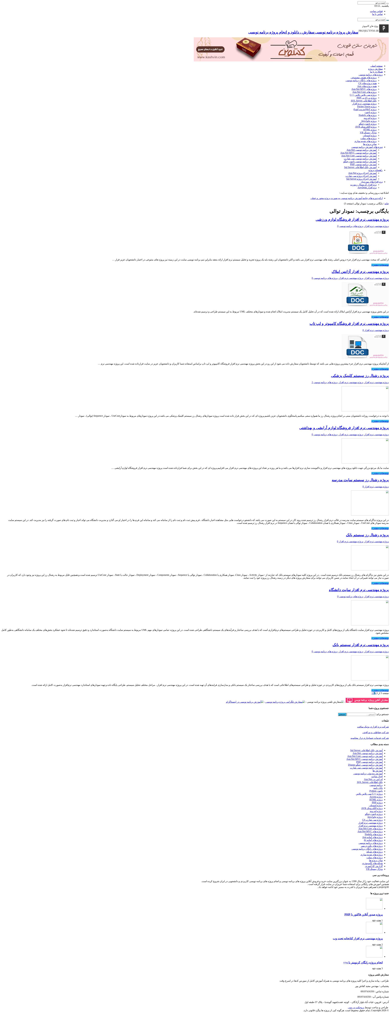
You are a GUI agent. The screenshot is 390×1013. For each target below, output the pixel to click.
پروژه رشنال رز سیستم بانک (367, 535)
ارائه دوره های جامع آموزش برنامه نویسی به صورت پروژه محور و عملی (346, 198)
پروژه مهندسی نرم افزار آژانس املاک (360, 272)
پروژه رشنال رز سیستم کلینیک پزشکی (360, 376)
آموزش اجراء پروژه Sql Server (361, 179)
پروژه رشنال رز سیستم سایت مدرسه (360, 480)
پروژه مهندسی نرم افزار (364, 103)
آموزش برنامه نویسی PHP (363, 164)
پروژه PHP (377, 802)
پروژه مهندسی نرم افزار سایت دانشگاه (359, 590)
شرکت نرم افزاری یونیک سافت (373, 726)
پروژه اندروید (370, 118)
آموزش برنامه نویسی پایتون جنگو (360, 161)
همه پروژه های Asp (367, 86)
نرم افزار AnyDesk (367, 187)
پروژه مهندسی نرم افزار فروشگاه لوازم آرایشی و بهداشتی (344, 428)
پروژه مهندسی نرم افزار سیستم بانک (361, 645)
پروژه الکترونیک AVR (366, 126)
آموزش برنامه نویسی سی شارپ (360, 158)
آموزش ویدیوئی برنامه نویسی (368, 773)
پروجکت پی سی (356, 1007)
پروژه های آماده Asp (372, 837)
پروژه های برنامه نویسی (371, 74)
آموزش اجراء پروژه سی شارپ (361, 176)
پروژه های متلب (368, 138)
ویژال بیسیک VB (368, 132)
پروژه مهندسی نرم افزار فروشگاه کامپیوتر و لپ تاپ (349, 324)
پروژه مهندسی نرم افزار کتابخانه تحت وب (358, 938)
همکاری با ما (376, 71)
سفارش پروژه (375, 69)
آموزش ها (378, 770)
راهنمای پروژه (376, 170)
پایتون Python (376, 791)
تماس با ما (377, 14)
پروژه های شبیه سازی (365, 141)
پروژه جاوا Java (369, 121)
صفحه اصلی (376, 66)
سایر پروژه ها (370, 144)
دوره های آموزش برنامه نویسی (367, 147)
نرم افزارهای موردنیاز (372, 181)
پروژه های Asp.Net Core (364, 92)
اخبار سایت (377, 776)
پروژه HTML (370, 129)
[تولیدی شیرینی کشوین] (291, 60)
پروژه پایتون (371, 112)
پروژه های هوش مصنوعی (364, 77)
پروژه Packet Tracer (367, 106)
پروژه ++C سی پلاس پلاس (369, 793)
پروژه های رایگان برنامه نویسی (361, 80)
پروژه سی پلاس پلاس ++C (363, 95)
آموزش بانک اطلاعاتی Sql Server (360, 167)
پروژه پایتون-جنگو (368, 124)
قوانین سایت (376, 11)
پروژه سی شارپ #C (372, 820)
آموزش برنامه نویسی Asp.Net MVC (358, 152)
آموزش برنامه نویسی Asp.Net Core (359, 155)
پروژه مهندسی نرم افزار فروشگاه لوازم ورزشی (352, 219)
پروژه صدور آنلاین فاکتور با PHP (363, 914)
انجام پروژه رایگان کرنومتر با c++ (363, 962)
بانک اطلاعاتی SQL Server (364, 100)
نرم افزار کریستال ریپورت (363, 184)
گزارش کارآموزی (374, 866)
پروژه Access (376, 796)
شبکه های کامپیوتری (372, 863)
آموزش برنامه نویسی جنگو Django (365, 765)
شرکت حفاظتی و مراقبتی (375, 732)
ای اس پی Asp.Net (373, 779)
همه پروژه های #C (367, 83)
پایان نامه (378, 788)
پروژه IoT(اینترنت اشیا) (365, 109)
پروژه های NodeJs (368, 115)
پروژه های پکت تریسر (372, 846)
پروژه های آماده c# (373, 840)
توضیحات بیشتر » (380, 265)
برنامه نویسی (376, 785)
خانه (387, 203)
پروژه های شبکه (374, 851)
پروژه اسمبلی (370, 135)
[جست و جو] (387, 3)
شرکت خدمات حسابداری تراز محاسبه (370, 738)
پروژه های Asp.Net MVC (364, 89)
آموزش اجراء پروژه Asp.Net (362, 173)
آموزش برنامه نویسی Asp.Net (362, 150)
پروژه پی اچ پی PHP (367, 97)
